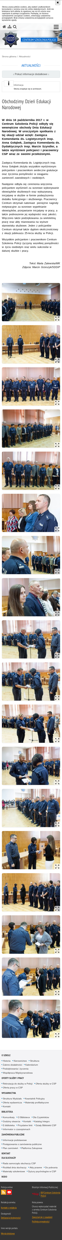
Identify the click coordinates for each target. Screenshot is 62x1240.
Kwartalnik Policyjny (35, 1098)
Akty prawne (36, 1167)
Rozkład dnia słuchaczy (14, 1167)
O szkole (6, 1055)
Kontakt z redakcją (9, 1207)
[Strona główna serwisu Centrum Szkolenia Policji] (4, 27)
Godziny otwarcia (11, 1121)
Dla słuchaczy (9, 1157)
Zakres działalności (12, 1065)
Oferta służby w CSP (46, 1083)
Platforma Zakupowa (31, 1148)
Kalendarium (31, 1065)
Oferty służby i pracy (13, 1078)
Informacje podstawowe (15, 1140)
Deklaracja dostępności (11, 1217)
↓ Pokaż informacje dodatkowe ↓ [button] (31, 74)
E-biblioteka (9, 1125)
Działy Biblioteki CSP (46, 1125)
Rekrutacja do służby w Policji (17, 1083)
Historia (6, 1061)
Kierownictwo (20, 1061)
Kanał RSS (3, 1192)
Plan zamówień (10, 1148)
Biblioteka (7, 1111)
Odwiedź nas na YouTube (9, 1192)
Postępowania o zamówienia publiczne (22, 1144)
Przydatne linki (25, 1125)
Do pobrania (51, 1167)
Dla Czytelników (41, 1117)
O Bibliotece (24, 1117)
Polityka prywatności (40, 1221)
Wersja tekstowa (8, 1233)
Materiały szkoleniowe (14, 1171)
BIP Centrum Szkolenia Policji (50, 1194)
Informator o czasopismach (16, 1129)
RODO (4, 1176)
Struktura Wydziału (12, 1098)
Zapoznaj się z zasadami (42, 1217)
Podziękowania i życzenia (15, 1068)
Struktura (34, 1061)
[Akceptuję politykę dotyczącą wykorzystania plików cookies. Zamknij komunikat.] (57, 2)
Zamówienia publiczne (13, 1134)
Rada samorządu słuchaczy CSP (19, 1163)
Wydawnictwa (9, 1093)
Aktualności (24, 56)
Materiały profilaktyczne (37, 1102)
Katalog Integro (42, 1121)
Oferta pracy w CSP (13, 1087)
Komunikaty (9, 1117)
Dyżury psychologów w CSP (42, 1171)
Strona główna (9, 56)
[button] (56, 27)
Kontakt (6, 1106)
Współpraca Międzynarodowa (18, 1073)
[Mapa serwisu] (9, 27)
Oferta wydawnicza (12, 1102)
